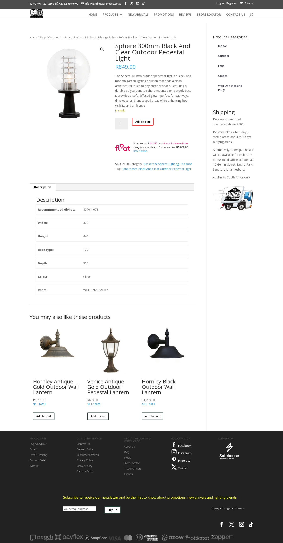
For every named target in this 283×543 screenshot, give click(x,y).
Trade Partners (132, 468)
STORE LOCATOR (209, 14)
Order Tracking (38, 454)
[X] (131, 4)
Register (231, 3)
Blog (126, 452)
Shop (42, 37)
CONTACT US (235, 14)
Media (127, 457)
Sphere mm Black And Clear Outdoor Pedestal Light (156, 169)
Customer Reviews (88, 454)
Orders (33, 449)
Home (33, 37)
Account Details (39, 460)
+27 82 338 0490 (68, 3)
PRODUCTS (110, 14)
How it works (140, 151)
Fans (221, 66)
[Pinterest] (174, 459)
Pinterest (184, 460)
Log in (220, 3)
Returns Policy (85, 471)
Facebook (184, 446)
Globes (222, 76)
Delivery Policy (85, 449)
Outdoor (53, 37)
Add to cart (142, 122)
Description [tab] (42, 187)
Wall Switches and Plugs (230, 88)
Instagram (185, 453)
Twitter (182, 468)
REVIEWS (185, 14)
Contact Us (83, 443)
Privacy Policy (85, 460)
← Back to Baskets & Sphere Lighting (83, 37)
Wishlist (34, 465)
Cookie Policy (84, 465)
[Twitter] (174, 467)
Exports (128, 474)
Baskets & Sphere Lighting (161, 164)
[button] (102, 49)
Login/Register (38, 443)
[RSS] (143, 4)
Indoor (222, 46)
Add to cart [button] (43, 416)
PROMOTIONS (164, 14)
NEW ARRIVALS (138, 14)
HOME (93, 14)
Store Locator (132, 463)
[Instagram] (137, 4)
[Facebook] (125, 4)
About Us (129, 446)
